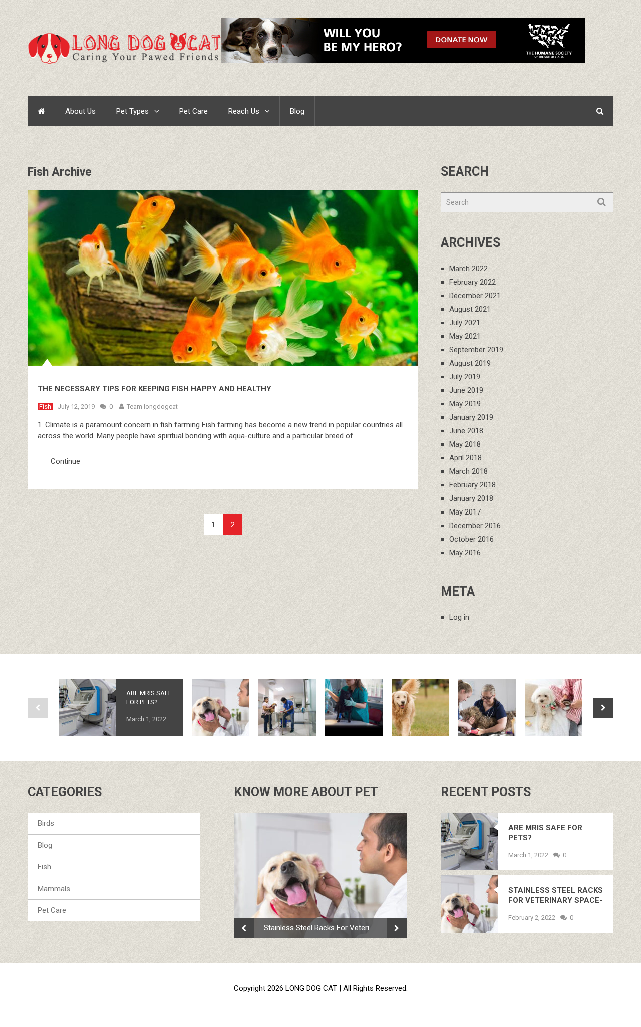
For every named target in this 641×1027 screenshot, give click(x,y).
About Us (80, 111)
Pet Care (193, 111)
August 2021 (470, 309)
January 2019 (471, 417)
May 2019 (465, 403)
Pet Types (132, 111)
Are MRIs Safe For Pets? (149, 697)
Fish (45, 406)
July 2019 (464, 376)
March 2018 (468, 471)
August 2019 (470, 363)
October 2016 (471, 539)
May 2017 (465, 512)
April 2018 (465, 457)
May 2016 (465, 552)
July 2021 (464, 322)
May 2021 (465, 336)
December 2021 (475, 295)
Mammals (54, 888)
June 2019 (466, 390)
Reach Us (243, 111)
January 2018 (471, 498)
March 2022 (468, 268)
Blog (297, 111)
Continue (65, 461)
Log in (459, 617)
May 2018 (465, 444)
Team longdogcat (152, 406)
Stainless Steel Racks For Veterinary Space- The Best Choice (325, 927)
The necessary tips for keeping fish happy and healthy (154, 388)
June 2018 (466, 430)
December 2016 (475, 525)
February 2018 (472, 484)
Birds (46, 823)
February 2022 (472, 282)
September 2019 (476, 349)
